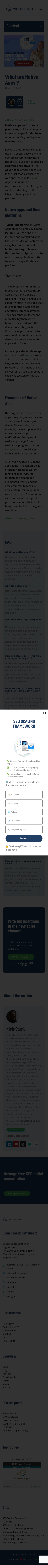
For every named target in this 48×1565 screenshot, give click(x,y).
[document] (24, 782)
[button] (44, 713)
